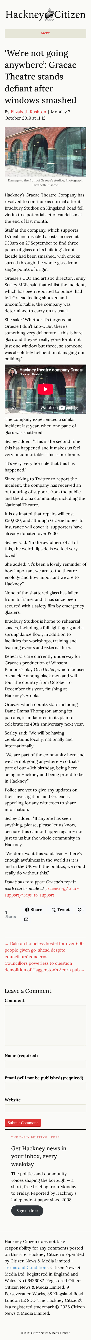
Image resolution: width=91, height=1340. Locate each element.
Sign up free (27, 1210)
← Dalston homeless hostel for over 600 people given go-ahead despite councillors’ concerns (44, 950)
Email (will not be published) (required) (44, 1077)
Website (13, 1100)
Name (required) (21, 1055)
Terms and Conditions (26, 1267)
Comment (14, 1000)
